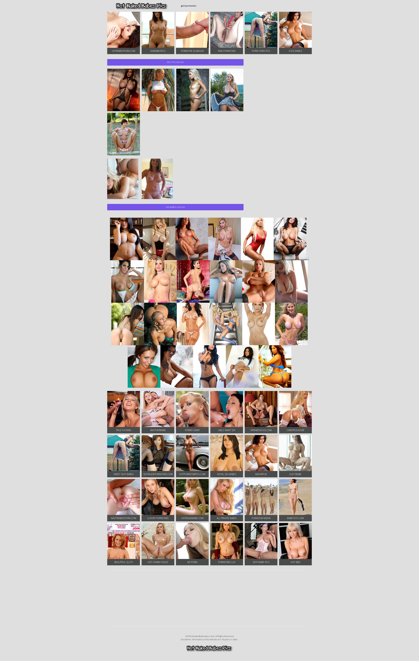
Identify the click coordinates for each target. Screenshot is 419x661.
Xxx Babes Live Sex (175, 207)
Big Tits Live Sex (175, 62)
